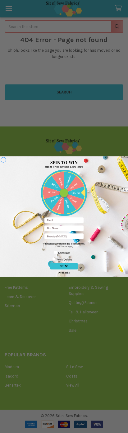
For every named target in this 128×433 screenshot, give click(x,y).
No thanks (64, 272)
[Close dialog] (3, 159)
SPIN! (64, 266)
